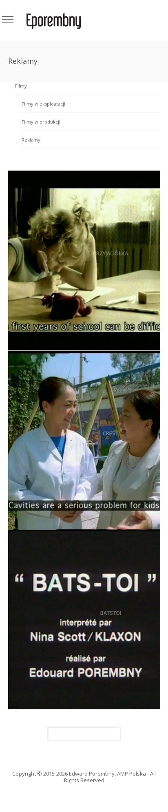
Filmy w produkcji (41, 122)
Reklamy (31, 140)
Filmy (21, 86)
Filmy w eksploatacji (43, 104)
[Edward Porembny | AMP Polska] (54, 20)
